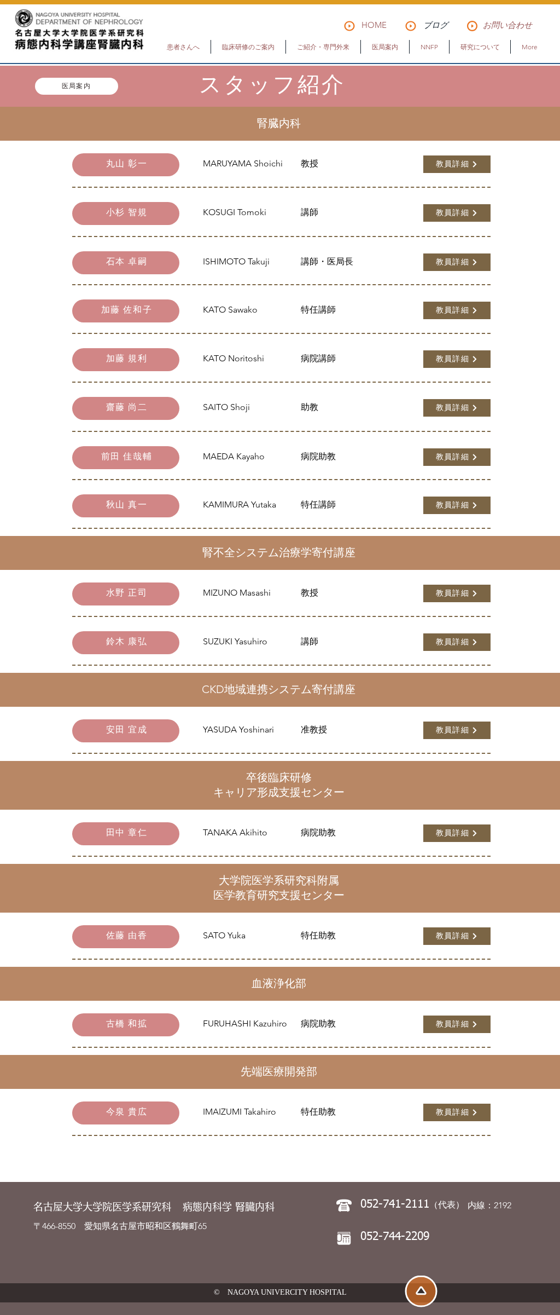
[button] (183, 47)
